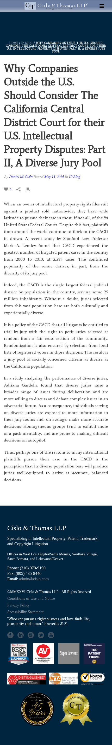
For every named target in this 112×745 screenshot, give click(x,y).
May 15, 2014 (54, 177)
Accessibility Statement (25, 612)
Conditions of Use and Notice (31, 598)
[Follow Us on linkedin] (20, 635)
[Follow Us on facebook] (10, 635)
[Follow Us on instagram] (31, 635)
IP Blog (27, 43)
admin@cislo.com (34, 579)
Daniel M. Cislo (20, 177)
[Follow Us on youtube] (51, 635)
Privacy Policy (18, 605)
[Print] (30, 189)
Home (13, 43)
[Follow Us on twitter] (41, 635)
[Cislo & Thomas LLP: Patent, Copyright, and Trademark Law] (56, 21)
